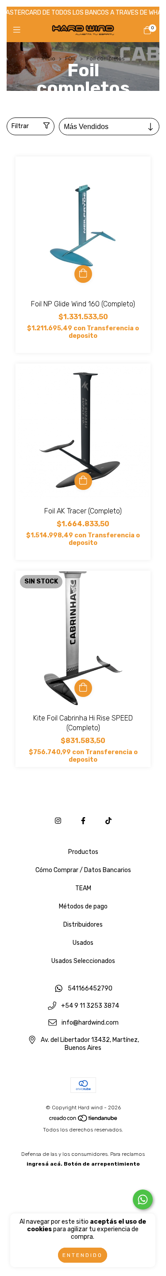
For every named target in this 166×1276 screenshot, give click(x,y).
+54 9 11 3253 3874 (90, 1006)
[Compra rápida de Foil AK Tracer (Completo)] (83, 481)
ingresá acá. (44, 1164)
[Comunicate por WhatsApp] (143, 1199)
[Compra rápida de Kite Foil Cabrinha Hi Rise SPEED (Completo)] (83, 688)
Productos (83, 852)
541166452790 (90, 988)
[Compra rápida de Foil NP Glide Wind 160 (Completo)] (83, 274)
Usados (83, 943)
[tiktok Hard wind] (108, 821)
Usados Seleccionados (83, 961)
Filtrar (20, 126)
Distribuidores (83, 924)
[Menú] (19, 30)
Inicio (48, 58)
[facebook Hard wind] (83, 821)
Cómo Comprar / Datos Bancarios (83, 870)
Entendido (82, 1255)
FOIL (71, 58)
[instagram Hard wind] (58, 821)
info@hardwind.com (90, 1023)
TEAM (83, 888)
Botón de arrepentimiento (102, 1164)
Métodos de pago (83, 906)
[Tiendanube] (83, 1120)
